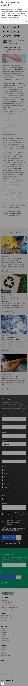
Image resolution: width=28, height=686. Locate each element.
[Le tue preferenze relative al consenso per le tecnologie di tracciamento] (2, 683)
